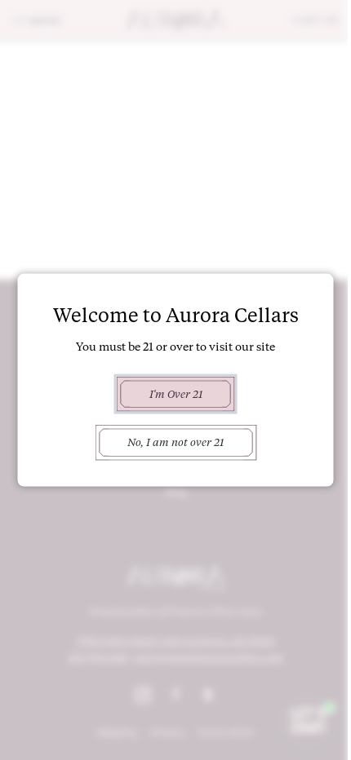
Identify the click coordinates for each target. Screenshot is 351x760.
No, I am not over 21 (175, 441)
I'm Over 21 (175, 393)
